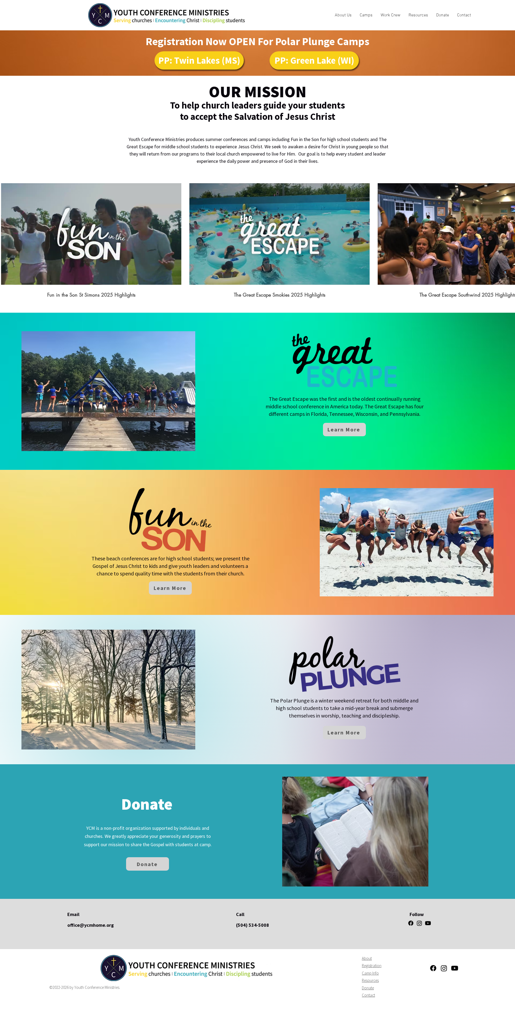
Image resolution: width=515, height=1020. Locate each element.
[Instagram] (419, 923)
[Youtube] (428, 923)
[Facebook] (410, 923)
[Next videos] (507, 233)
